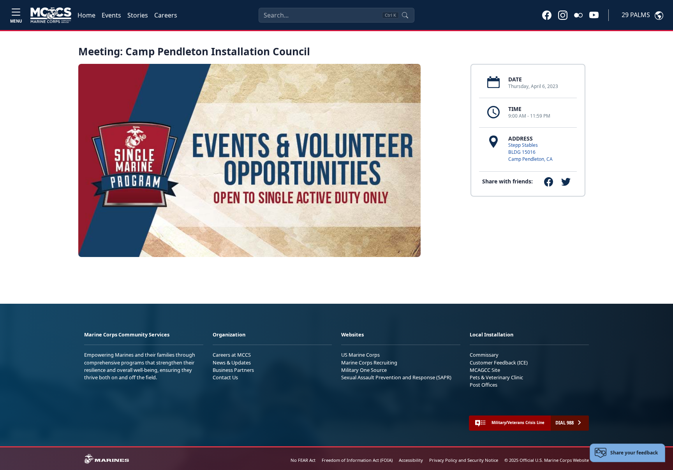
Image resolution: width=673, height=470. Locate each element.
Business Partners (233, 369)
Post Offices (483, 384)
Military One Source (364, 369)
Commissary (484, 354)
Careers (165, 15)
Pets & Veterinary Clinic (496, 377)
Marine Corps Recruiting (369, 362)
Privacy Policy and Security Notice (463, 460)
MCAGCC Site (485, 369)
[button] (546, 15)
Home (86, 15)
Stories (137, 15)
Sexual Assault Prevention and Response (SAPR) (396, 377)
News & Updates (232, 362)
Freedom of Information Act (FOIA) (357, 460)
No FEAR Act (303, 460)
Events (111, 15)
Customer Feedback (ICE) (499, 362)
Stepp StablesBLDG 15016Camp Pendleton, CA (530, 152)
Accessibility (411, 460)
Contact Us (225, 377)
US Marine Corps (360, 354)
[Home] (50, 15)
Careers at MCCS (232, 354)
